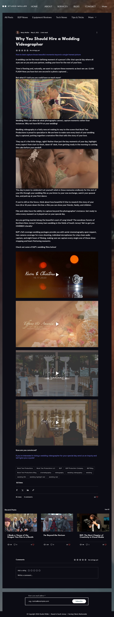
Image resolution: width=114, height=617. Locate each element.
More (91, 17)
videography (59, 472)
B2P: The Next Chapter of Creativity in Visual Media (92, 536)
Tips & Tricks (77, 17)
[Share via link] (33, 490)
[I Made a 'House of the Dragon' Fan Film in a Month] (21, 523)
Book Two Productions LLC (46, 468)
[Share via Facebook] (17, 490)
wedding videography (74, 472)
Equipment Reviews (42, 17)
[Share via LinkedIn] (28, 490)
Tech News (61, 17)
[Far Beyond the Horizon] (57, 523)
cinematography (45, 472)
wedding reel (53, 477)
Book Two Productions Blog (26, 472)
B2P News (23, 17)
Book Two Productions (25, 468)
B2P (60, 468)
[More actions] (97, 32)
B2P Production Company (74, 468)
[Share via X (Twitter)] (22, 490)
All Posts (9, 17)
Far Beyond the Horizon (54, 535)
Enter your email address (36, 595)
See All (107, 509)
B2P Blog (90, 468)
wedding (89, 472)
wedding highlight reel (37, 477)
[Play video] (57, 275)
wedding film (21, 477)
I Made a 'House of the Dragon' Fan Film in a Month (20, 536)
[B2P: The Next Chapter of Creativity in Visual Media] (93, 523)
